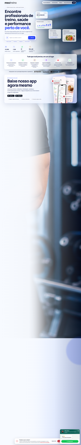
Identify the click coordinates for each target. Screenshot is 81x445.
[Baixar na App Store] (10, 96)
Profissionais (55, 2)
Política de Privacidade (44, 442)
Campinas (21, 41)
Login (74, 2)
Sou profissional (67, 2)
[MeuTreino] (11, 3)
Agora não (54, 441)
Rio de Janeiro (27, 41)
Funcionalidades (46, 2)
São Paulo (15, 41)
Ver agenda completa (53, 37)
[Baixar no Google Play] (18, 96)
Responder (70, 441)
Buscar (32, 37)
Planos (60, 2)
